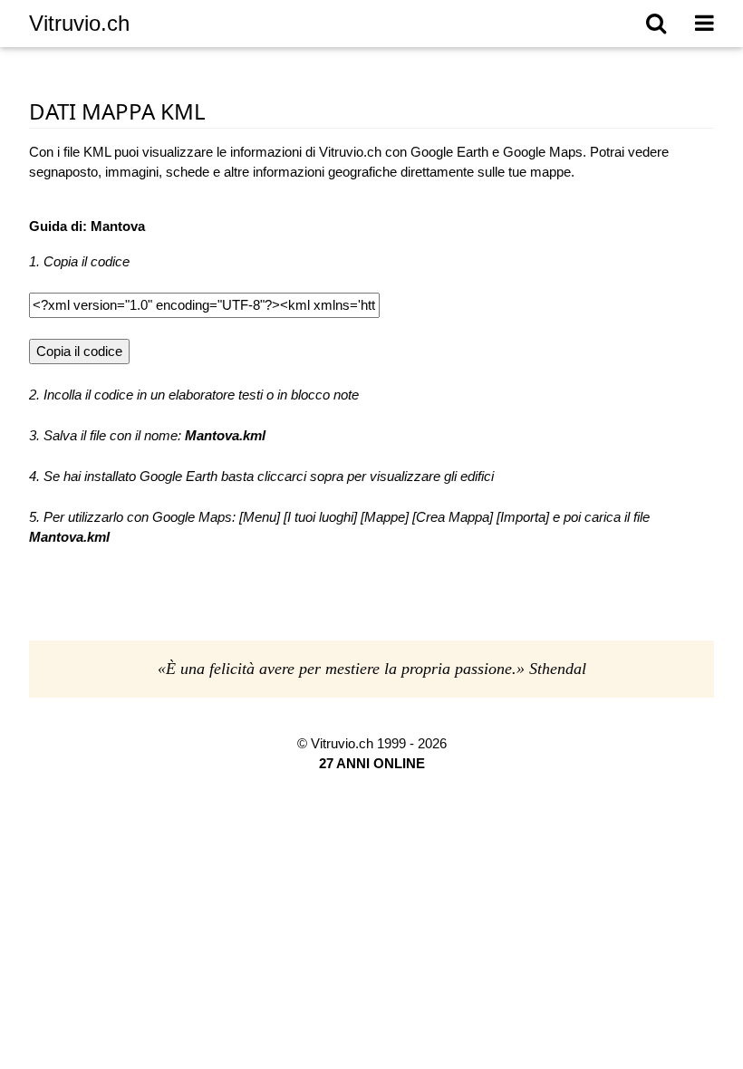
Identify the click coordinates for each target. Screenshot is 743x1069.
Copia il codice (79, 351)
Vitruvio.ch (79, 23)
